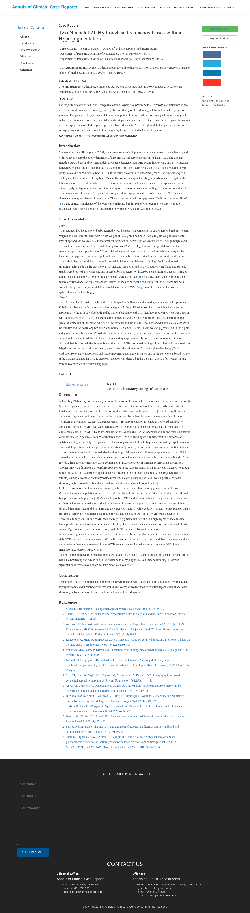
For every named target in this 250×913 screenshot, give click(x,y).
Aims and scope (102, 7)
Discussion (26, 56)
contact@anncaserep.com (86, 891)
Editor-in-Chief (147, 7)
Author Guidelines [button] (184, 7)
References (26, 69)
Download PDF (220, 28)
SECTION (207, 96)
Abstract (24, 36)
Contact (229, 7)
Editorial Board (124, 7)
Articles (165, 7)
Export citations (219, 38)
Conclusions (27, 63)
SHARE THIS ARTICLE (215, 47)
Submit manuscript (210, 7)
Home (87, 7)
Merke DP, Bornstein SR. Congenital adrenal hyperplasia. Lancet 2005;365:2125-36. (115, 609)
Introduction (27, 43)
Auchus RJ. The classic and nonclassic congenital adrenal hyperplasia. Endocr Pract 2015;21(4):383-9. (125, 624)
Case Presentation (30, 50)
